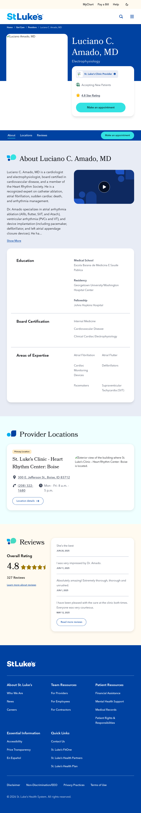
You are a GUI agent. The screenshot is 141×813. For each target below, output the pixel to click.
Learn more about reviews (21, 585)
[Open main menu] (130, 16)
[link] (88, 95)
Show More (14, 241)
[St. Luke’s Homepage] (21, 664)
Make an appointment (101, 107)
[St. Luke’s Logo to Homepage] (25, 16)
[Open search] (121, 16)
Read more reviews (71, 622)
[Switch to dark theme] (126, 4)
